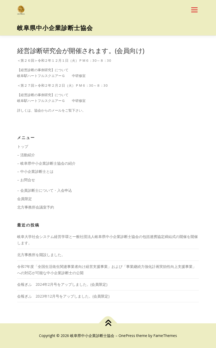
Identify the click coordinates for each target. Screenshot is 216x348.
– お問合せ (26, 179)
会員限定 (24, 198)
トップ (22, 146)
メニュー (194, 9)
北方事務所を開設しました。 (41, 254)
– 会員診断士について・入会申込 (44, 190)
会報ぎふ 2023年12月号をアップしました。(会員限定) (63, 296)
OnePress (127, 335)
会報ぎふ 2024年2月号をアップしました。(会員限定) (62, 284)
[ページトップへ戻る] (108, 323)
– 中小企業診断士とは (35, 171)
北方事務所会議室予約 (35, 207)
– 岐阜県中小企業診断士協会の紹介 (46, 163)
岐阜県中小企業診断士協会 (55, 27)
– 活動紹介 (26, 154)
